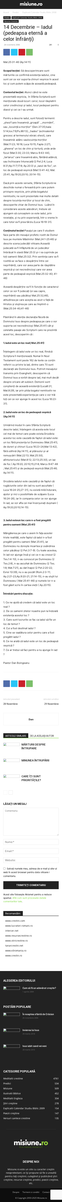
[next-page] (11, 792)
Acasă (6, 12)
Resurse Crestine (11, 21)
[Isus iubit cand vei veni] (11, 1050)
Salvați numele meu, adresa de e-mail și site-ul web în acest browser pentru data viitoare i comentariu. (30, 872)
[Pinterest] (22, 52)
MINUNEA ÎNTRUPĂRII (35, 760)
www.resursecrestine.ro (18, 935)
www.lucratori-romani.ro (19, 925)
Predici (16, 12)
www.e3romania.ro (15, 950)
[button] (5, 4)
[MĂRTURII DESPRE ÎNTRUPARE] (11, 748)
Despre (16, 1192)
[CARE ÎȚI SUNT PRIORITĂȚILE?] (11, 780)
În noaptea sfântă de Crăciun (38, 1014)
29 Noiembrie (51, 703)
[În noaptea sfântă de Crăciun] (11, 1018)
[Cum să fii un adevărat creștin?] (11, 992)
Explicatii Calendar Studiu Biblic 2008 (39, 12)
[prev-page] (5, 792)
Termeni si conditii (30, 1192)
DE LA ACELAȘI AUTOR (42, 736)
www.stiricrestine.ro (16, 940)
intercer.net (11, 930)
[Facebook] (6, 52)
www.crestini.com (15, 920)
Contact (46, 1192)
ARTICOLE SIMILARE (15, 736)
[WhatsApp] (29, 52)
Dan (31, 719)
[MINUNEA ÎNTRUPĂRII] (11, 764)
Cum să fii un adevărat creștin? (39, 988)
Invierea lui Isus (30, 1030)
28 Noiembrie (10, 703)
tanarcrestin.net (14, 945)
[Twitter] (14, 52)
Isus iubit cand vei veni (34, 1046)
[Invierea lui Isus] (11, 1034)
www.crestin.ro (13, 955)
